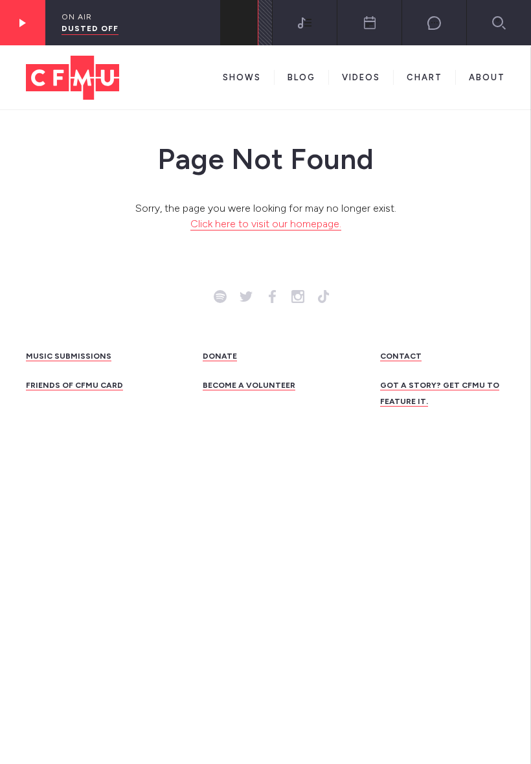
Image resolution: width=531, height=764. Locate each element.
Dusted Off (90, 28)
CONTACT (401, 356)
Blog (301, 77)
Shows (242, 77)
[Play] (22, 22)
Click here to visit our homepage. (265, 224)
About (487, 77)
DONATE (220, 356)
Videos (361, 77)
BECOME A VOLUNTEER (249, 385)
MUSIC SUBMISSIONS (68, 356)
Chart (424, 77)
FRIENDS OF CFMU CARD (74, 385)
